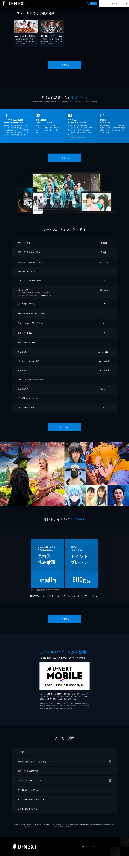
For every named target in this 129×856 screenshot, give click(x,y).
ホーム (77, 846)
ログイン (93, 3)
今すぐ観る (112, 3)
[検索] (87, 3)
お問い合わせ (95, 846)
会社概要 (82, 846)
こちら (43, 295)
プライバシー (88, 846)
